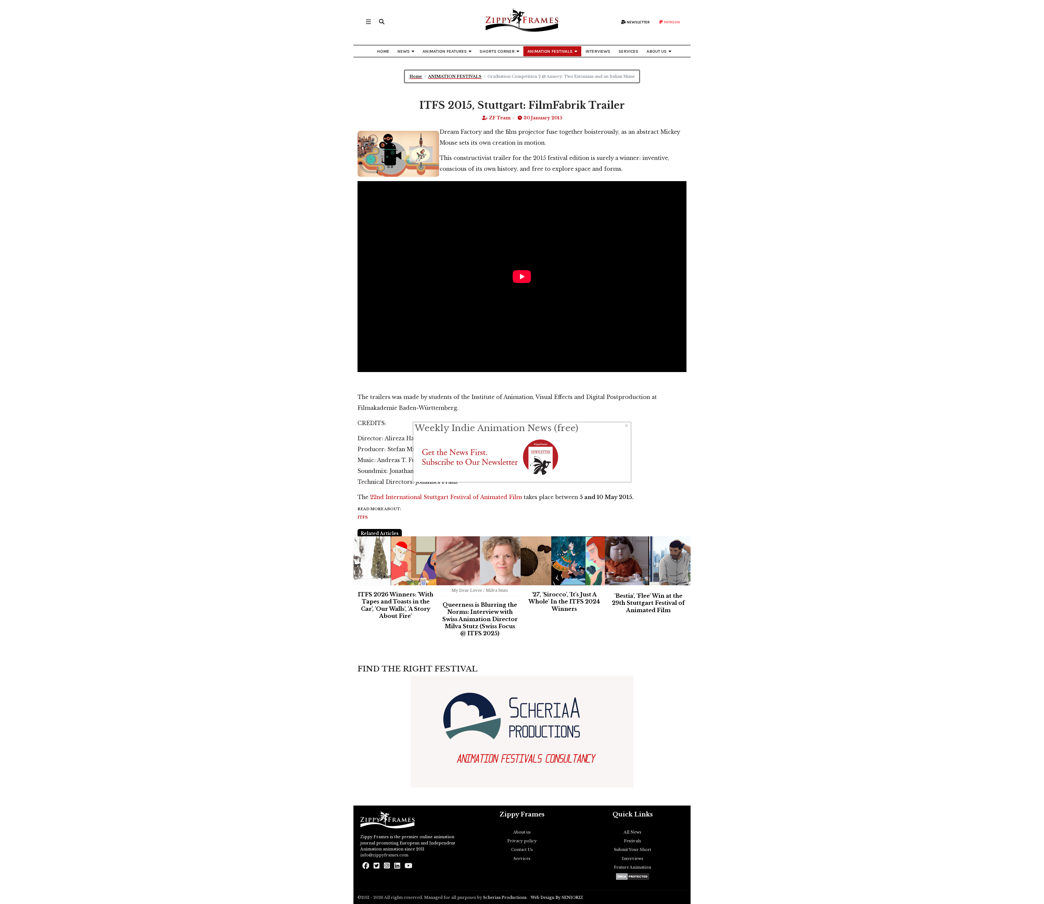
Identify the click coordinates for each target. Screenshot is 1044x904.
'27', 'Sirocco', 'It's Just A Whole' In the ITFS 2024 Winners (564, 601)
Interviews (632, 858)
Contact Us (522, 849)
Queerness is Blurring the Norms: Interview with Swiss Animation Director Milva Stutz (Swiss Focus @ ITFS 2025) (480, 619)
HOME (383, 51)
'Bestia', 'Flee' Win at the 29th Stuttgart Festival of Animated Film (648, 603)
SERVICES (628, 51)
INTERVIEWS (597, 51)
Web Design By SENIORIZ (557, 897)
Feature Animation (632, 867)
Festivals (632, 840)
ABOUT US (657, 51)
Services (522, 858)
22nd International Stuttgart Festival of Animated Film (445, 497)
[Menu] (368, 21)
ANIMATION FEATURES (444, 51)
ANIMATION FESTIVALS (550, 51)
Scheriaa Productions (505, 897)
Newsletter (638, 22)
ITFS (363, 517)
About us (522, 832)
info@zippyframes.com (384, 855)
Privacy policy (522, 840)
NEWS (403, 51)
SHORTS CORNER (497, 51)
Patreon (671, 22)
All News (632, 832)
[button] (381, 21)
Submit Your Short (632, 849)
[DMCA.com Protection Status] (632, 876)
